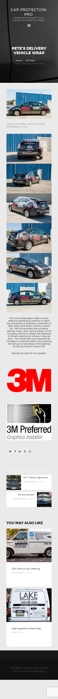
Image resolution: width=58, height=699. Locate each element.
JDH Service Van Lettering (26, 568)
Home (19, 60)
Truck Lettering (16, 124)
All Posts (30, 60)
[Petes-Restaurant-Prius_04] (29, 178)
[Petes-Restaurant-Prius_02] (29, 208)
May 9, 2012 (17, 632)
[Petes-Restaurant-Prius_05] (29, 149)
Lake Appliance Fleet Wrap (26, 628)
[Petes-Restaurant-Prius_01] (29, 298)
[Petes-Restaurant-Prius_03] (29, 268)
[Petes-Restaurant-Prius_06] (29, 238)
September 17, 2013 (22, 572)
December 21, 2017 (17, 126)
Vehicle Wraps (36, 124)
